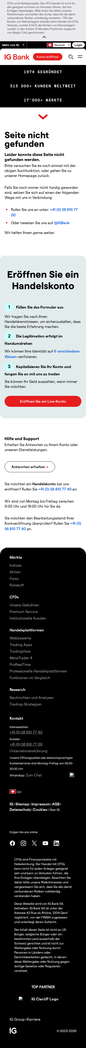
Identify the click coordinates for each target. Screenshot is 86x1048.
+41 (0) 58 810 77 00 (26, 744)
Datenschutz (20, 809)
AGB (56, 804)
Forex (14, 578)
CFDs (14, 597)
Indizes (15, 565)
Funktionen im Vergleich (30, 677)
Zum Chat (34, 775)
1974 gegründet (43, 72)
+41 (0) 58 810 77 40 (55, 489)
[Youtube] (45, 843)
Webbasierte (20, 638)
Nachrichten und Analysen (32, 697)
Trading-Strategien (26, 704)
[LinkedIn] (56, 843)
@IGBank (62, 222)
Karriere (33, 1019)
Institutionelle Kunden (28, 618)
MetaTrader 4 (21, 658)
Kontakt (16, 718)
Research (17, 689)
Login (78, 45)
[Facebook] (12, 843)
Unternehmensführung (28, 751)
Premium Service (24, 611)
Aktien (15, 572)
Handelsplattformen (27, 630)
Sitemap (22, 804)
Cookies (40, 809)
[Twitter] (34, 843)
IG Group (17, 1019)
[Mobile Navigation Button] (80, 56)
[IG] (18, 57)
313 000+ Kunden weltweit (43, 86)
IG (11, 804)
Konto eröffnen (48, 57)
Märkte (16, 557)
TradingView (20, 651)
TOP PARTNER (43, 987)
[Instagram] (23, 843)
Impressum (40, 804)
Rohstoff (17, 585)
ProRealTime (20, 664)
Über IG (54, 810)
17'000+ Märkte (43, 100)
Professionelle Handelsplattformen (38, 671)
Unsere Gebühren (24, 605)
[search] (71, 56)
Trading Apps (21, 644)
